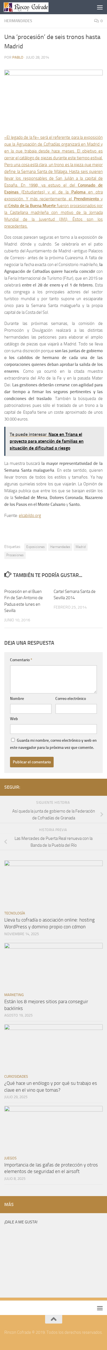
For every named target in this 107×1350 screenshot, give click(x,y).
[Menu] (100, 7)
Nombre (17, 698)
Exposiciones (35, 547)
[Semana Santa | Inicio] (33, 7)
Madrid (81, 547)
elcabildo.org (30, 515)
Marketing (14, 995)
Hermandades (18, 20)
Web (14, 718)
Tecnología (14, 913)
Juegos (10, 1158)
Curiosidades (16, 1076)
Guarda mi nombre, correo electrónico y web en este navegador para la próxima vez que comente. (53, 744)
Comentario (21, 660)
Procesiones (15, 555)
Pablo (17, 57)
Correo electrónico (70, 698)
